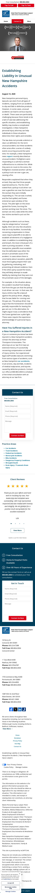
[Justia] (24, 709)
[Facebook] (11, 709)
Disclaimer (17, 738)
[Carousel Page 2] (15, 524)
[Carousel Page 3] (20, 524)
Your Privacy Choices (14, 765)
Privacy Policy (17, 741)
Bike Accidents (11, 458)
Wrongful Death (12, 463)
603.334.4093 (14, 682)
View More (17, 530)
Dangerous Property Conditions (18, 460)
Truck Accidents (12, 451)
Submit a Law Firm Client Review (18, 538)
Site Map (17, 744)
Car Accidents (11, 448)
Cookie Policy (8, 767)
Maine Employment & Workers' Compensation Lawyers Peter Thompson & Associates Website (17, 816)
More (29, 21)
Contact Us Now (17, 436)
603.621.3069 (14, 699)
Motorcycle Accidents (14, 456)
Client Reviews (17, 479)
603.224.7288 (14, 645)
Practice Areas (9, 443)
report (10, 156)
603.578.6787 (14, 665)
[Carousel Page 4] (24, 524)
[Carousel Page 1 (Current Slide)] (11, 524)
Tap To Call (9, 5)
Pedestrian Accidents (14, 453)
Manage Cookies (21, 767)
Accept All (11, 883)
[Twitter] (15, 709)
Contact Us (17, 21)
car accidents (23, 361)
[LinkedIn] (20, 709)
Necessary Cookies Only (10, 887)
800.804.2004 (16, 648)
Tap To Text (26, 5)
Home (6, 21)
